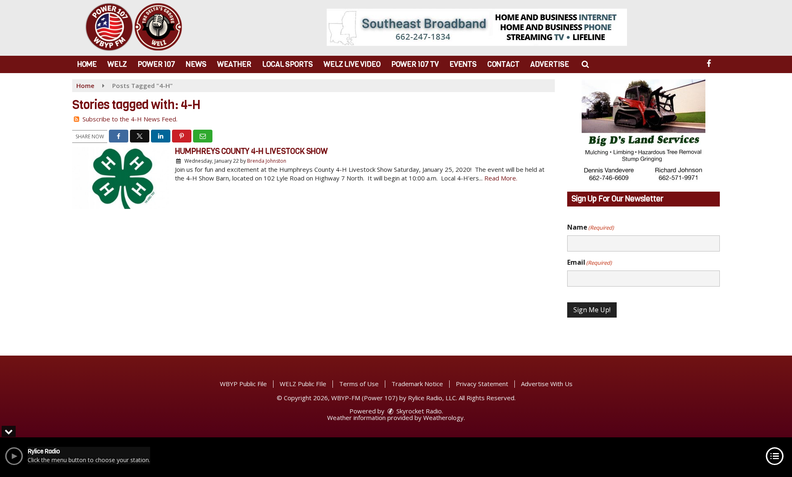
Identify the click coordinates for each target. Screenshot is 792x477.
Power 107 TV (414, 64)
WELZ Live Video (351, 64)
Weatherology (443, 417)
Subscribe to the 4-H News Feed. (129, 119)
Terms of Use (359, 384)
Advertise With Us (547, 384)
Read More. (500, 178)
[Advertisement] (477, 27)
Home (87, 64)
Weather (234, 64)
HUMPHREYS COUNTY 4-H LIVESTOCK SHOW (251, 151)
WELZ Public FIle (303, 384)
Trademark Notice (417, 384)
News (196, 64)
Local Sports (287, 64)
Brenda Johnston (266, 160)
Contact (503, 64)
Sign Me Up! (591, 309)
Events (462, 64)
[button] (585, 64)
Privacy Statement (482, 384)
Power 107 (156, 64)
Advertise (549, 64)
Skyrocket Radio (418, 411)
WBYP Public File (243, 384)
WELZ (117, 64)
